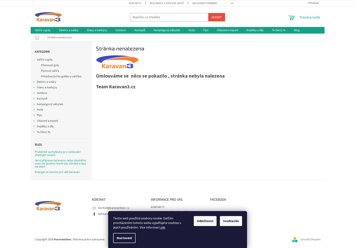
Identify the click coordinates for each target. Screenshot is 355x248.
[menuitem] (43, 30)
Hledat (217, 17)
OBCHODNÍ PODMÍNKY (204, 3)
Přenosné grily (50, 65)
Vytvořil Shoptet (310, 239)
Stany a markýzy (47, 87)
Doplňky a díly (45, 126)
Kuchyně (42, 99)
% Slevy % (43, 132)
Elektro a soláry (46, 82)
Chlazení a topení (47, 121)
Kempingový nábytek (50, 104)
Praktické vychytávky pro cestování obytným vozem (58, 153)
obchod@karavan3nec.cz (113, 208)
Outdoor (42, 93)
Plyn (39, 115)
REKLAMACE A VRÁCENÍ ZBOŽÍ (167, 3)
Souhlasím (231, 221)
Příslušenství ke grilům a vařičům (61, 76)
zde (162, 227)
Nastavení (124, 238)
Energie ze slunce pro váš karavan (57, 171)
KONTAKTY (135, 3)
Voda (40, 110)
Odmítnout (205, 221)
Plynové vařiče (50, 71)
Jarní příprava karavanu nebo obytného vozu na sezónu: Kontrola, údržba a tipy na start (60, 163)
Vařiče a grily (45, 60)
